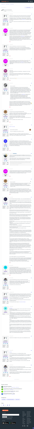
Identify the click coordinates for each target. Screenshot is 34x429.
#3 (31, 44)
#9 (31, 139)
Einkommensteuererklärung (10, 399)
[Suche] (28, 1)
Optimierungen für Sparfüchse (7, 386)
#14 (31, 265)
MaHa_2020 (5, 389)
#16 (31, 292)
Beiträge (4, 55)
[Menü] (32, 1)
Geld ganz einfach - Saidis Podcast (15, 387)
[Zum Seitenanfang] (33, 428)
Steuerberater (3, 399)
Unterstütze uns (6, 410)
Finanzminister (5, 387)
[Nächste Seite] (19, 379)
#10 (31, 153)
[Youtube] (22, 425)
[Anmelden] (30, 1)
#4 (31, 58)
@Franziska (23, 94)
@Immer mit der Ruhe (12, 126)
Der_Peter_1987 (5, 394)
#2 (31, 28)
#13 (31, 197)
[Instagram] (24, 425)
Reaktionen (4, 53)
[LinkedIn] (27, 425)
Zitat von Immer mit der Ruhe (14, 129)
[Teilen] (32, 7)
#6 (31, 83)
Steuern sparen (11, 389)
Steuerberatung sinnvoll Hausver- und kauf (9, 393)
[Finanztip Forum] (5, 1)
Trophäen (4, 54)
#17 (31, 306)
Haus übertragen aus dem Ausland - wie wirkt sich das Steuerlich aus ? (13, 388)
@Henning (23, 19)
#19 (31, 350)
